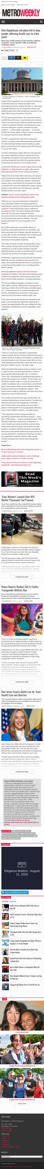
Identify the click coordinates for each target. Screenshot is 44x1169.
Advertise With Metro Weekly (9, 1)
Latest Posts (13, 901)
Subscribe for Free (22, 5)
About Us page (6, 1131)
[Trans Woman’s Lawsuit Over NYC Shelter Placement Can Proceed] (22, 544)
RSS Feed (29, 1166)
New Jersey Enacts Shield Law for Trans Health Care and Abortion (21, 693)
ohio (23, 836)
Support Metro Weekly (7, 1166)
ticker (4, 838)
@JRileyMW (31, 47)
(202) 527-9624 (6, 1128)
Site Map (23, 1166)
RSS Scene (15, 1147)
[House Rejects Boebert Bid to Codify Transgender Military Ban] (22, 635)
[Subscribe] (25, 58)
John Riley (7, 47)
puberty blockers (31, 836)
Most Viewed (5, 901)
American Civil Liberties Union (25, 163)
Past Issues (17, 1166)
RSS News (6, 1147)
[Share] (11, 58)
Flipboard (5, 1140)
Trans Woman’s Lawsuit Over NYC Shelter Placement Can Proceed (18, 498)
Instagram (5, 1144)
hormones (32, 833)
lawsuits (5, 836)
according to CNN (8, 211)
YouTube (5, 1142)
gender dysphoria (7, 833)
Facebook (5, 1136)
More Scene (22, 1103)
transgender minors (14, 838)
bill (6, 118)
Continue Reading (22, 577)
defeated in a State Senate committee (15, 169)
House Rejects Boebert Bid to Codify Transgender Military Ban (19, 588)
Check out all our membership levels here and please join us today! (21, 822)
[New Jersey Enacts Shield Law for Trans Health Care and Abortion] (22, 740)
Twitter (4, 1138)
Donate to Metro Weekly (8, 5)
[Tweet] (18, 58)
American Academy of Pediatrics (21, 831)
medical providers (14, 836)
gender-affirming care (20, 833)
